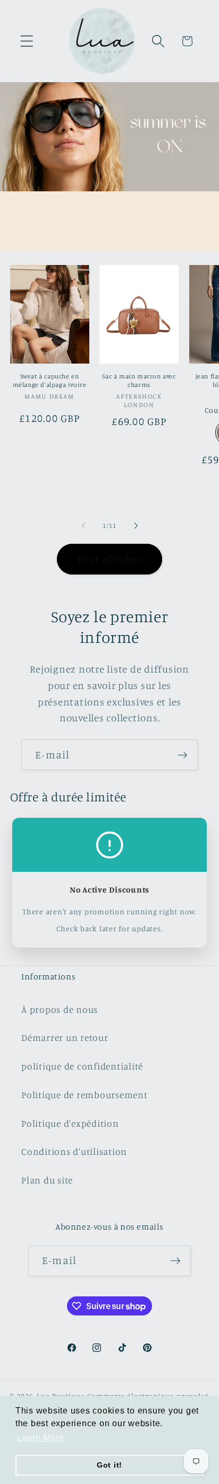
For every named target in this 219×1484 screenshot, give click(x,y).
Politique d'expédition (70, 1123)
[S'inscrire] (182, 754)
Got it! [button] (109, 1465)
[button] (26, 41)
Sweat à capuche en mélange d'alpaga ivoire (50, 380)
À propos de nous (59, 1009)
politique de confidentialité (82, 1066)
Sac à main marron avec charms (138, 380)
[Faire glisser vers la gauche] (83, 525)
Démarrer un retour (64, 1037)
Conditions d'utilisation (74, 1151)
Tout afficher (109, 558)
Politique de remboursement (84, 1094)
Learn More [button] (40, 1437)
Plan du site (47, 1180)
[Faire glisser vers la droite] (136, 525)
